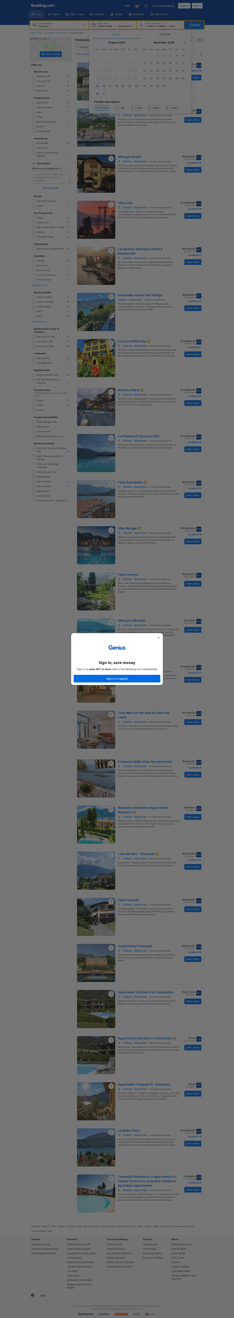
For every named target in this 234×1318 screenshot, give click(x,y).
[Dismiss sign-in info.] (159, 637)
